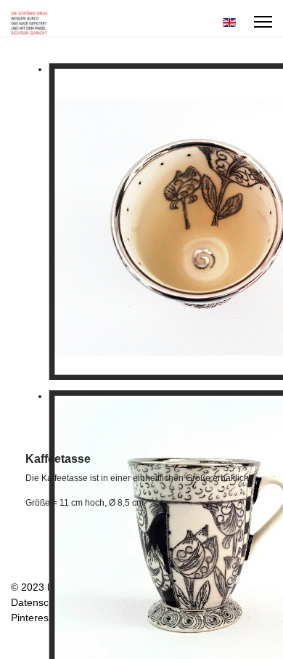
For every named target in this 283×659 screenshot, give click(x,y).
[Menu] (263, 22)
